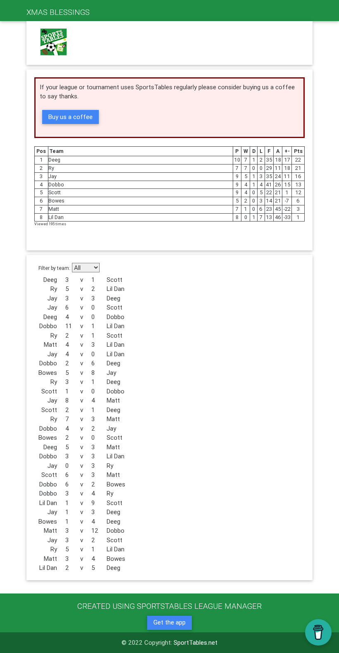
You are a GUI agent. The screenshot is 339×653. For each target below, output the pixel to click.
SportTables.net (195, 642)
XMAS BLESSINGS (58, 12)
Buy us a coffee (70, 117)
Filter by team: (54, 268)
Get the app (169, 622)
